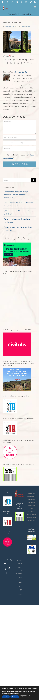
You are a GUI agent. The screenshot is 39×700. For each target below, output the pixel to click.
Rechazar (14, 697)
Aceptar (6, 697)
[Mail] (7, 573)
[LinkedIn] (5, 564)
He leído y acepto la (18, 156)
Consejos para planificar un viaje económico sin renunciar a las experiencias (16, 195)
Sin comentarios (25, 26)
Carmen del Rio (9, 26)
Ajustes (23, 697)
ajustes (16, 693)
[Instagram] (11, 560)
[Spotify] (9, 568)
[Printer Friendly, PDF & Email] (9, 56)
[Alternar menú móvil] (35, 7)
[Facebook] (4, 560)
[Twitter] (7, 560)
